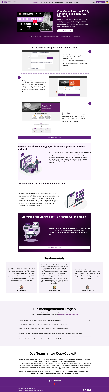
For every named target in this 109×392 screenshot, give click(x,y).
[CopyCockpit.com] (11, 2)
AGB (35, 390)
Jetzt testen (100, 2)
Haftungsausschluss (28, 390)
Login (93, 2)
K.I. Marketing (59, 2)
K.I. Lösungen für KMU (47, 2)
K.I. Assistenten (35, 2)
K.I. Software (68, 2)
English (54, 384)
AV (44, 390)
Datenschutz (40, 390)
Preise (76, 2)
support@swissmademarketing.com (68, 314)
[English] (54, 384)
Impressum (20, 390)
